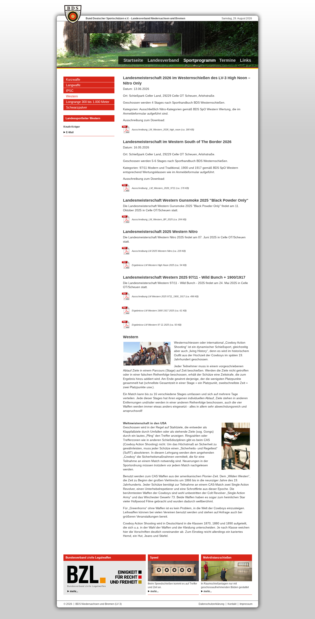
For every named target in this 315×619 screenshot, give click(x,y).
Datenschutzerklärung (211, 603)
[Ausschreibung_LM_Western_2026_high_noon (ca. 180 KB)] (126, 129)
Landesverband (163, 60)
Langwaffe (73, 85)
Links (245, 60)
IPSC (70, 90)
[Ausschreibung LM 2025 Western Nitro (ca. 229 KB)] (126, 250)
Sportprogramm (199, 60)
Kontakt (232, 603)
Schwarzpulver (76, 107)
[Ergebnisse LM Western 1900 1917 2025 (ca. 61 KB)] (126, 310)
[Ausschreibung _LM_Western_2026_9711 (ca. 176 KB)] (126, 188)
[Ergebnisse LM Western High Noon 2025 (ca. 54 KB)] (126, 265)
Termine (227, 60)
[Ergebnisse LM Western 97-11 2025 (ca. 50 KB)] (126, 324)
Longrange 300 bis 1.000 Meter (87, 102)
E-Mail (70, 132)
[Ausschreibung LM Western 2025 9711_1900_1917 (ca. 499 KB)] (126, 296)
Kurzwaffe (73, 79)
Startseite (133, 60)
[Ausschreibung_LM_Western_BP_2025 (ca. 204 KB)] (126, 219)
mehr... (74, 591)
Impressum (246, 603)
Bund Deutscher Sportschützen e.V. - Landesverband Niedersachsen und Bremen (135, 18)
